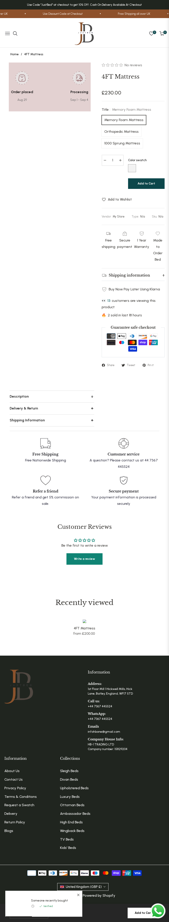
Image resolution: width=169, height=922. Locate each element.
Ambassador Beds (75, 813)
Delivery (10, 813)
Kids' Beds (68, 848)
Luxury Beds (70, 797)
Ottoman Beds (72, 805)
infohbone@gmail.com (104, 732)
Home (14, 54)
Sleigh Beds (69, 771)
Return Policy (14, 822)
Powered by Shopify (99, 895)
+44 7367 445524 (100, 706)
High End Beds (71, 822)
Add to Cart (143, 913)
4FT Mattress (84, 628)
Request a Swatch (19, 805)
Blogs (8, 831)
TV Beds (67, 839)
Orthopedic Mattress (121, 131)
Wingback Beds (72, 831)
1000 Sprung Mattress (122, 143)
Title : (126, 109)
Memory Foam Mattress (123, 120)
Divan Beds (69, 779)
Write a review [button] (84, 559)
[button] (113, 65)
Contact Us (13, 779)
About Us (12, 771)
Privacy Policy (15, 788)
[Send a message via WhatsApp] (158, 911)
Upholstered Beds (74, 788)
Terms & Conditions (20, 797)
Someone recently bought (49, 900)
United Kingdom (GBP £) (84, 887)
